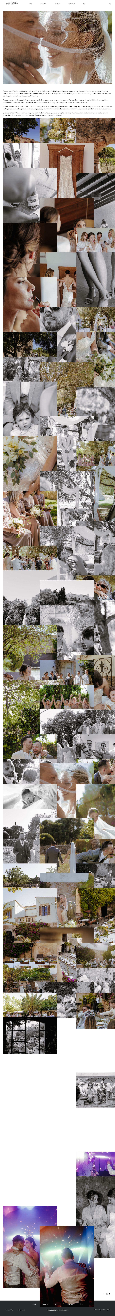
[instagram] (110, 3)
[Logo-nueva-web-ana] (11, 2)
